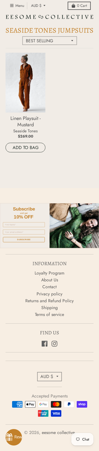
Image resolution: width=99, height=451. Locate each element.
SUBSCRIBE (24, 239)
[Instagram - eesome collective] (54, 343)
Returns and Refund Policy (49, 301)
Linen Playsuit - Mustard (25, 121)
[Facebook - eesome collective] (44, 343)
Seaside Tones (25, 131)
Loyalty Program (49, 273)
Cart (82, 5)
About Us (49, 280)
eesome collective (58, 432)
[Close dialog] (95, 206)
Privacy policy (49, 294)
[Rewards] (14, 437)
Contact (49, 287)
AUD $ (36, 5)
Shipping (49, 307)
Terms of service (49, 314)
